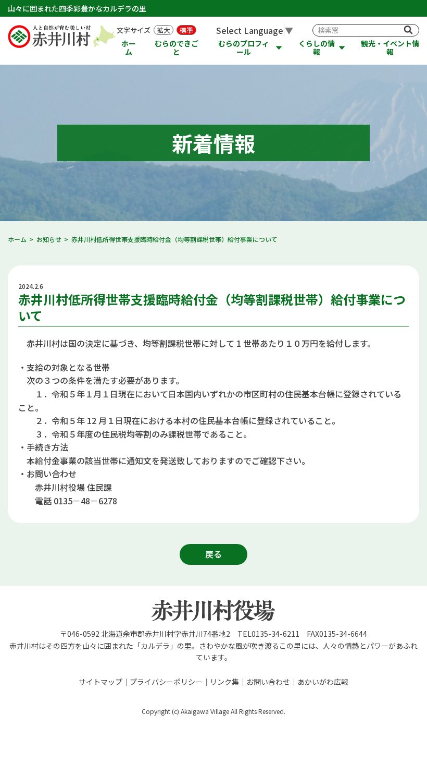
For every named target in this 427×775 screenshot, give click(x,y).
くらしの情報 (316, 48)
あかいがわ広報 (322, 681)
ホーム (128, 48)
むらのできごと (176, 48)
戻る (213, 554)
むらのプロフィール (243, 48)
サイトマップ (100, 681)
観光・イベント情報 (390, 48)
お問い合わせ (268, 681)
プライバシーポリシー (166, 681)
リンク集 (224, 681)
